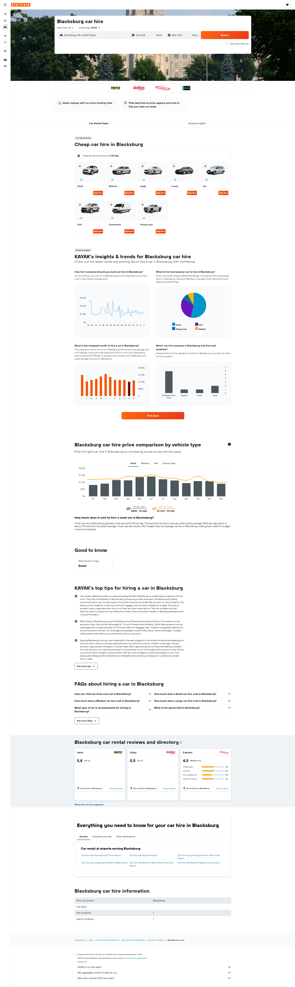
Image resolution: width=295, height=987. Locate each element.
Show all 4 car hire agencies (89, 804)
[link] (153, 415)
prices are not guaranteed (135, 958)
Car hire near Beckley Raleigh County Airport (198, 862)
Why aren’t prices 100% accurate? (96, 978)
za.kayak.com (80, 940)
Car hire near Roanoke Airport (143, 855)
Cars (91, 940)
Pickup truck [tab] (169, 463)
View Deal (98, 193)
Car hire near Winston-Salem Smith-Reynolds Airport (151, 864)
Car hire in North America (107, 940)
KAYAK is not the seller (89, 967)
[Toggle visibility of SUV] (199, 324)
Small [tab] (133, 463)
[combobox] (65, 27)
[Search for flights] (5, 14)
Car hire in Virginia (156, 940)
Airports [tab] (83, 836)
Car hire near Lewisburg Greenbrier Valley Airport (104, 862)
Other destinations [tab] (125, 836)
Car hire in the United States (133, 940)
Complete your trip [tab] (101, 836)
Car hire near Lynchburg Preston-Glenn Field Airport (198, 857)
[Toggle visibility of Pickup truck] (179, 328)
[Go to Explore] (5, 36)
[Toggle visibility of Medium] (200, 328)
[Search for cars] (5, 27)
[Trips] (5, 51)
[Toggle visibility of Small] (176, 324)
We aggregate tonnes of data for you (97, 972)
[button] (5, 4)
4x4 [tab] (156, 463)
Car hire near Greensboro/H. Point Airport (101, 855)
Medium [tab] (145, 463)
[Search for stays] (5, 21)
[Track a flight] (5, 42)
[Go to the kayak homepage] (20, 5)
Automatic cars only (239, 43)
